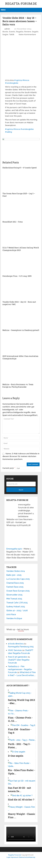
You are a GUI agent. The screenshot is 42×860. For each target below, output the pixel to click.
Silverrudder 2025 (14, 595)
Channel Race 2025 (15, 583)
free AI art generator (17, 657)
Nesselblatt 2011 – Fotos (12, 222)
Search (21, 490)
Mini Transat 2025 (14, 598)
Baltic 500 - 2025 (13, 575)
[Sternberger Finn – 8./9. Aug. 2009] (21, 264)
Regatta (19, 31)
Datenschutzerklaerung (27, 857)
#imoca (25, 80)
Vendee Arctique (14, 618)
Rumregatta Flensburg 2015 (21, 646)
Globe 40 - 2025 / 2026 (17, 610)
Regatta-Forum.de (21, 3)
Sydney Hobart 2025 (15, 606)
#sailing (8, 132)
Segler (5, 34)
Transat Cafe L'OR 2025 (17, 602)
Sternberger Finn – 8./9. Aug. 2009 (16, 276)
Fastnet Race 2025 (14, 587)
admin (7, 29)
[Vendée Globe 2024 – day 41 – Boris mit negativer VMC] (21, 290)
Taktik (11, 34)
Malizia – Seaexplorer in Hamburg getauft (20, 330)
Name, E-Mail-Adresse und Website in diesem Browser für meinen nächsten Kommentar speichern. (20, 456)
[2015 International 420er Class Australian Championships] (21, 344)
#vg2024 (18, 80)
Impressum (15, 857)
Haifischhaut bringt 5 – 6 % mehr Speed (19, 167)
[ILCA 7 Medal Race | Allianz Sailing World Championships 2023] (21, 235)
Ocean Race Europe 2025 (17, 591)
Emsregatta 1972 (14, 549)
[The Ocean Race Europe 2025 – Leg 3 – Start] (21, 181)
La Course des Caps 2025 (18, 579)
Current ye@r (8, 468)
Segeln (35, 31)
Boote (5, 31)
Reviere (27, 31)
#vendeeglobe (11, 83)
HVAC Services (15, 650)
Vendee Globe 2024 (15, 571)
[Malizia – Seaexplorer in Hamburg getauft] (21, 318)
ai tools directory (16, 643)
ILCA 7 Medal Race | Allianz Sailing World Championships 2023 (20, 248)
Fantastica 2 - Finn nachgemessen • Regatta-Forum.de (20, 669)
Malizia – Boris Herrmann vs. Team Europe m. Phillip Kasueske (17, 385)
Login (8, 857)
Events (12, 31)
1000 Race (11, 614)
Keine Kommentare (27, 34)
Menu (3, 10)
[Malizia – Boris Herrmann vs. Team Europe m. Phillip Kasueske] (21, 372)
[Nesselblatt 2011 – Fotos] (21, 210)
